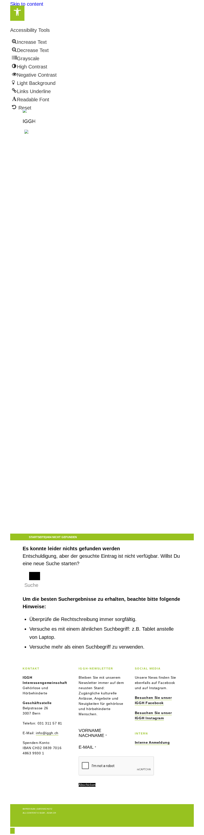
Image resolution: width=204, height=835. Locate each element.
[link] (17, 13)
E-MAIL (87, 747)
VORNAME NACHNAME (93, 733)
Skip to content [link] (26, 4)
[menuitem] (93, 185)
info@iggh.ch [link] (47, 733)
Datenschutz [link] (44, 809)
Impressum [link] (29, 809)
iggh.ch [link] (51, 813)
